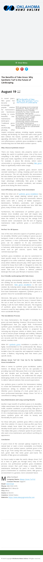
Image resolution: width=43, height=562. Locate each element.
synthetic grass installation (28, 194)
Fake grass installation (23, 285)
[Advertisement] (21, 35)
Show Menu (22, 63)
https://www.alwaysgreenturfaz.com (21, 497)
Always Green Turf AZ (27, 479)
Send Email (10, 484)
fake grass (38, 163)
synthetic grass (15, 344)
